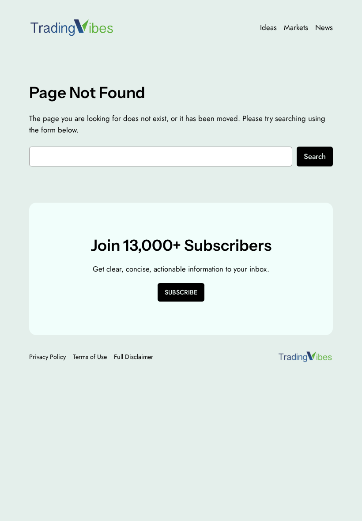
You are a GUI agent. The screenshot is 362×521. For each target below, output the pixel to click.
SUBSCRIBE (181, 292)
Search (315, 156)
